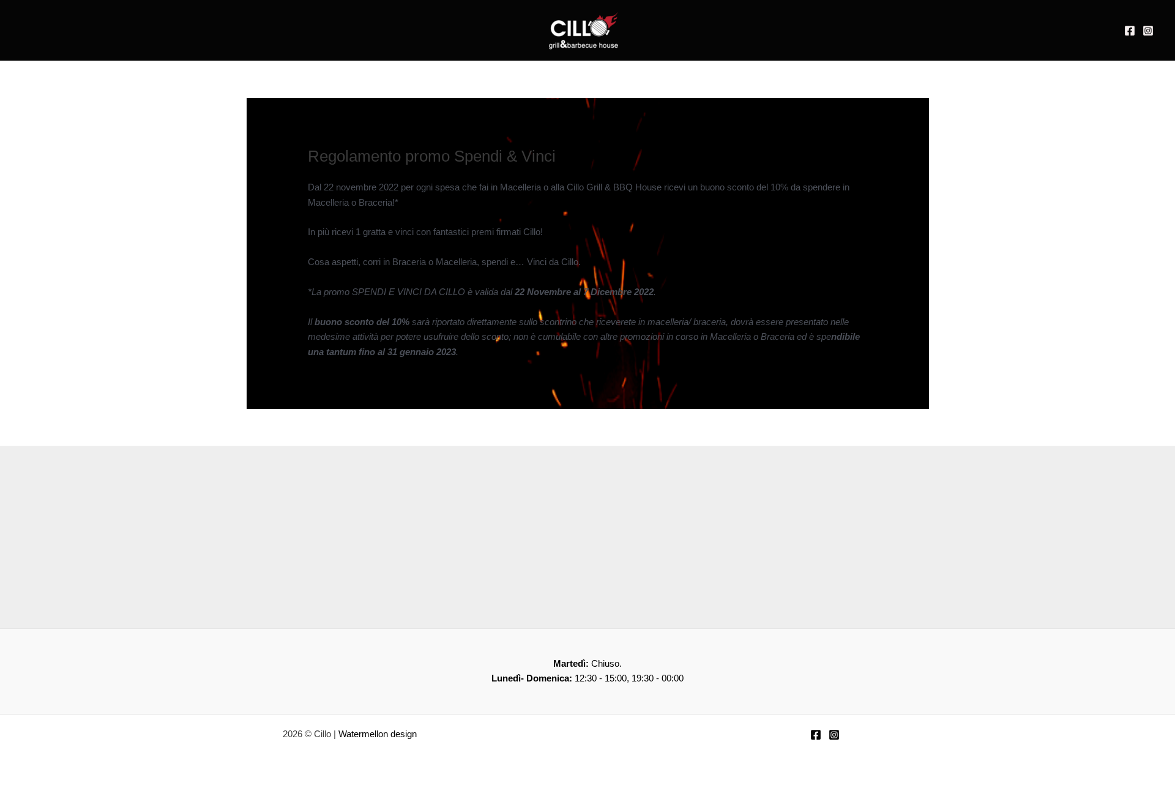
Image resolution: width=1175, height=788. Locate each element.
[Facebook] (1129, 30)
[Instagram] (1148, 30)
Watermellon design (377, 734)
